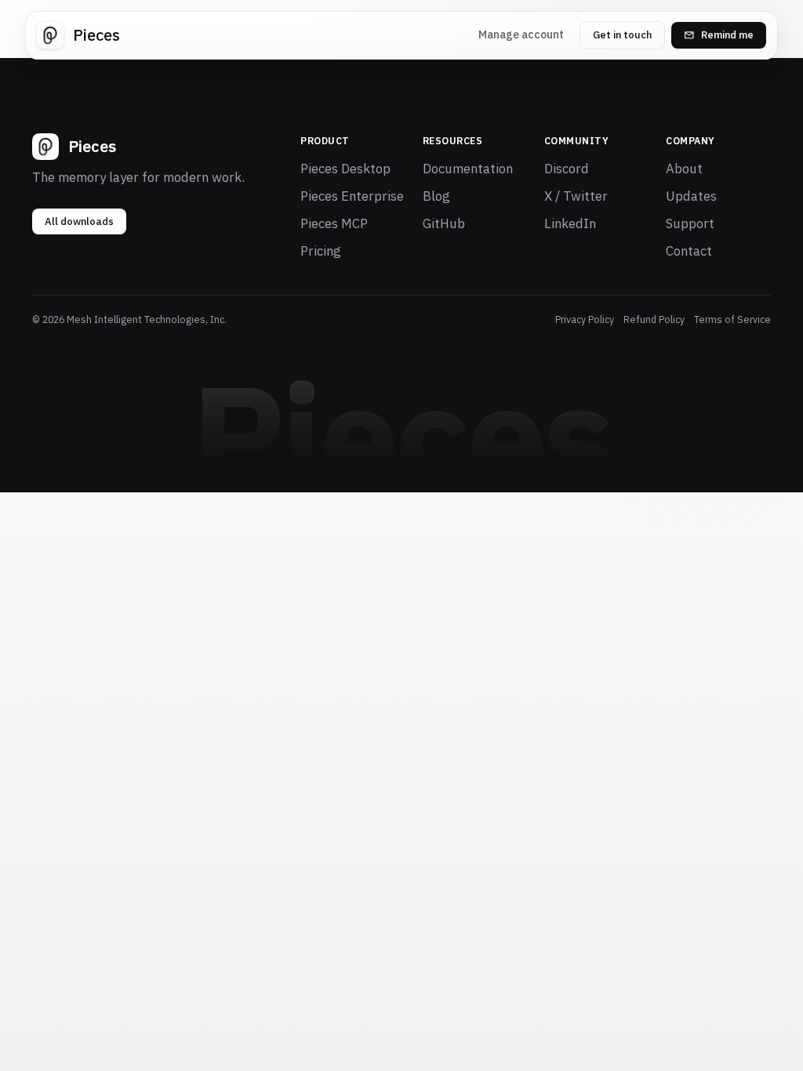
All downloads (79, 221)
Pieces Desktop (345, 168)
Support (690, 223)
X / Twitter (576, 196)
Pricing (320, 251)
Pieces (96, 34)
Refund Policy (654, 319)
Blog (436, 196)
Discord (566, 168)
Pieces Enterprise (352, 196)
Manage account (521, 34)
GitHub (444, 223)
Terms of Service (732, 319)
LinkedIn (570, 223)
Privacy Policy (584, 319)
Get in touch (622, 35)
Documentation (468, 168)
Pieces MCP (334, 223)
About (684, 168)
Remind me (727, 35)
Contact (689, 251)
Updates (691, 196)
